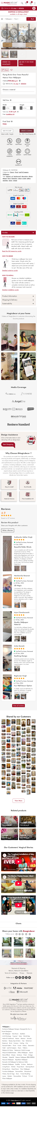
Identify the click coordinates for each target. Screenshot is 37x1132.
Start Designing (8, 444)
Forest (19, 1045)
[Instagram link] (19, 977)
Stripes (13, 1055)
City (27, 1043)
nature (20, 178)
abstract (8, 176)
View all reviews (18, 705)
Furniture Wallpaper (8, 1071)
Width (5, 105)
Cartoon (16, 1043)
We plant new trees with (18, 1014)
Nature (17, 1038)
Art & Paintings (6, 1036)
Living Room (6, 1067)
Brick (10, 1043)
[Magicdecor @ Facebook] (30, 934)
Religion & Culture (7, 1050)
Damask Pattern (6, 1045)
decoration (25, 176)
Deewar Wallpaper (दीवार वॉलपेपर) (24, 1057)
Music (19, 1048)
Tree (23, 1041)
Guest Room (15, 1069)
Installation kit (10, 114)
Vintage (30, 1055)
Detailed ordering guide (10, 270)
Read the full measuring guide (11, 251)
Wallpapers (6, 174)
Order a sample (26, 131)
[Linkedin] (23, 977)
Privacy (22, 973)
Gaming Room (30, 1067)
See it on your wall (26, 63)
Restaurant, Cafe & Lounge (22, 1050)
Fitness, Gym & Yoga (8, 1074)
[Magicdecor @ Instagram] (20, 934)
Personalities (19, 1071)
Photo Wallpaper (7, 1078)
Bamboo (4, 1041)
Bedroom (30, 1064)
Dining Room (6, 1069)
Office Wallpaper (23, 1053)
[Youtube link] (16, 977)
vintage (15, 180)
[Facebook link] (26, 977)
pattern (29, 178)
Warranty (29, 973)
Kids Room (15, 1034)
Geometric (31, 1045)
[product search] (22, 3)
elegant (5, 178)
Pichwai (24, 1076)
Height (22, 105)
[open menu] (35, 3)
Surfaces (19, 1055)
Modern (9, 1076)
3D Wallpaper (6, 1034)
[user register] (34, 8)
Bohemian (29, 1041)
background (17, 176)
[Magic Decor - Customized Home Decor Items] (9, 3)
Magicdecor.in (15, 1100)
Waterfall (11, 1057)
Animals (29, 1038)
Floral (16, 172)
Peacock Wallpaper (8, 1060)
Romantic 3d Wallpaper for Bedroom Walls (15, 1062)
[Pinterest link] (29, 977)
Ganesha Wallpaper (8, 1064)
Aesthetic (22, 1034)
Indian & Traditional (8, 1038)
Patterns (25, 1048)
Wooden (4, 1057)
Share (6, 70)
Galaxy (25, 1045)
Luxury (4, 1076)
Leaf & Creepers (23, 172)
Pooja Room (20, 1067)
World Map (26, 1036)
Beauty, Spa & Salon (14, 1041)
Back (32, 19)
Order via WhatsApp (6, 63)
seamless (5, 180)
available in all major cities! (18, 13)
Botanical (5, 1043)
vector (10, 180)
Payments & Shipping (18, 968)
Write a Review (7, 530)
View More (18, 801)
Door (17, 1074)
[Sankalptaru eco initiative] (18, 1018)
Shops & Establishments (9, 1053)
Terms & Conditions (11, 973)
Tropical (15, 1036)
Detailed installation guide (10, 290)
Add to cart (7, 131)
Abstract (23, 1038)
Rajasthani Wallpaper (21, 1060)
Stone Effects (6, 1055)
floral (9, 178)
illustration (14, 178)
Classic (12, 172)
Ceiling (22, 1043)
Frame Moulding (25, 1074)
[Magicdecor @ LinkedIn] (26, 934)
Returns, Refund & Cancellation (18, 971)
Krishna (23, 1064)
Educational (27, 1071)
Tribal (25, 1055)
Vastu (20, 1036)
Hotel (3, 1048)
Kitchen (13, 1067)
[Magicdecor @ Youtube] (16, 934)
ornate (24, 178)
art (12, 176)
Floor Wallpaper (25, 1069)
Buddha (17, 1064)
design (31, 176)
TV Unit (31, 1076)
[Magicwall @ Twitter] (23, 934)
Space (31, 1053)
